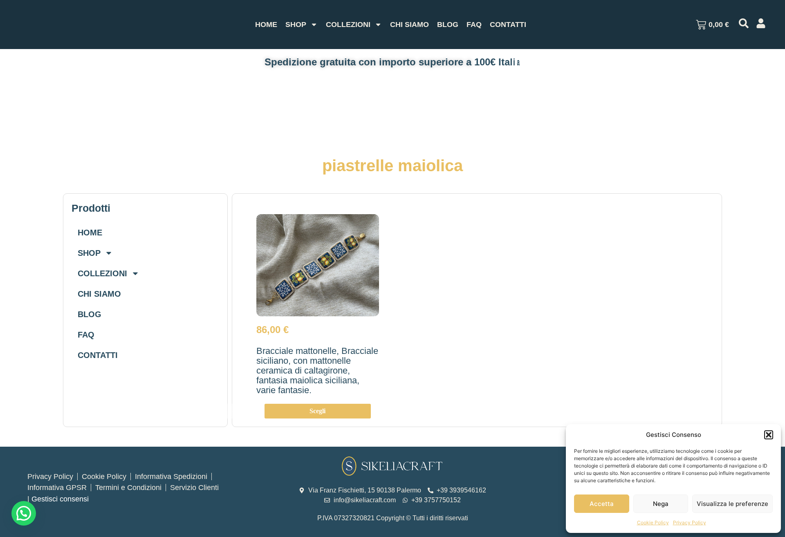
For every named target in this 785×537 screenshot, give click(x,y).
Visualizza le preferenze (732, 504)
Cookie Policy (653, 522)
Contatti (508, 24)
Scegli (317, 410)
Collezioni (348, 24)
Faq (474, 24)
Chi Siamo (409, 24)
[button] (769, 435)
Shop (295, 24)
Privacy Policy (689, 522)
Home (266, 24)
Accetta (602, 504)
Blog (447, 24)
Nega (660, 504)
